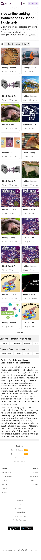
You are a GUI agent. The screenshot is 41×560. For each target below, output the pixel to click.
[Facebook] (22, 550)
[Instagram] (26, 550)
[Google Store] (27, 528)
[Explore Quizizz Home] (6, 3)
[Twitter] (19, 550)
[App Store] (14, 528)
